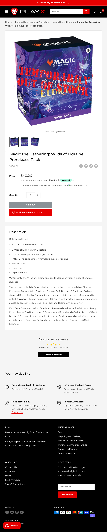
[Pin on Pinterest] (86, 166)
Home (8, 22)
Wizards (13, 166)
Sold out (30, 205)
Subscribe (67, 494)
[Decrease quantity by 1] (23, 195)
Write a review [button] (53, 354)
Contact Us (17, 412)
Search (61, 432)
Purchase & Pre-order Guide (72, 445)
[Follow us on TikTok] (22, 512)
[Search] (86, 11)
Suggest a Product (68, 449)
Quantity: (14, 195)
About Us (10, 471)
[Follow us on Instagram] (17, 512)
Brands (9, 475)
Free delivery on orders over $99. (53, 2)
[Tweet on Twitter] (91, 166)
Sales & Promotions (15, 484)
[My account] (95, 11)
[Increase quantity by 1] (37, 195)
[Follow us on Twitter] (12, 512)
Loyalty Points (12, 480)
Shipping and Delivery (69, 436)
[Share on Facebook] (81, 166)
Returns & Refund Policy (71, 440)
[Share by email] (96, 166)
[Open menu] (6, 11)
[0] (101, 11)
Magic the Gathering (63, 22)
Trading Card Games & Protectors (32, 22)
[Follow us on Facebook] (7, 512)
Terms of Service (66, 453)
